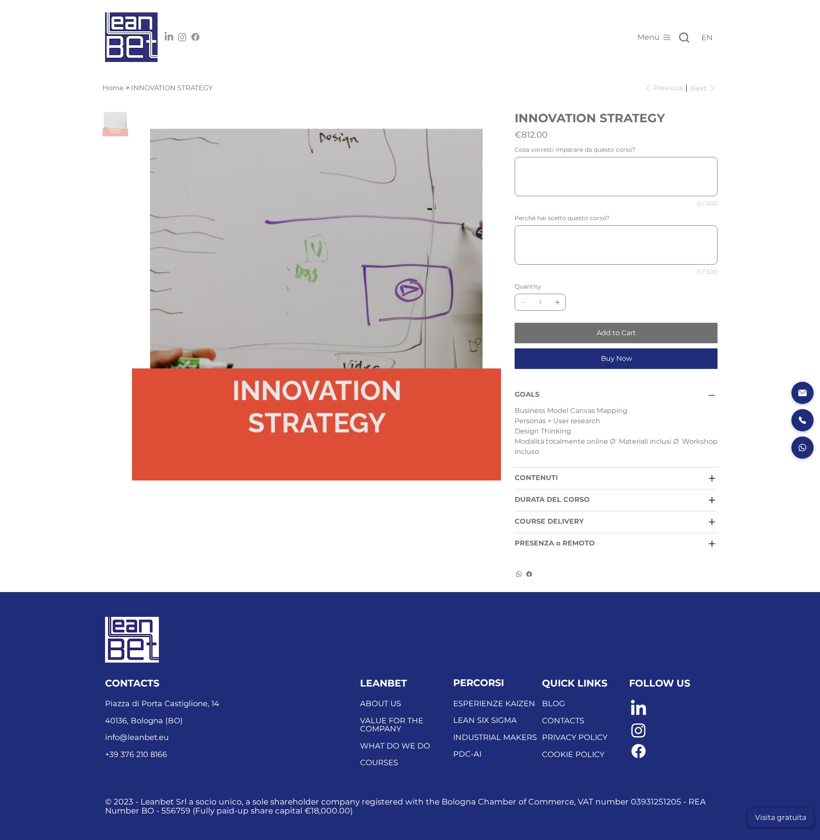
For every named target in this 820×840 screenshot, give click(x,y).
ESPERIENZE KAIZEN (494, 703)
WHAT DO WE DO (395, 746)
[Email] (802, 393)
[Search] (684, 37)
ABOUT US (380, 703)
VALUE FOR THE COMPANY (391, 725)
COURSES (379, 762)
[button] (781, 817)
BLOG (553, 703)
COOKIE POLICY (573, 754)
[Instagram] (182, 37)
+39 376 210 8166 (136, 754)
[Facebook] (195, 37)
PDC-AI (467, 754)
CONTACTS (563, 720)
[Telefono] (802, 420)
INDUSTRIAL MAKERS (495, 737)
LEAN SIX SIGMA (485, 720)
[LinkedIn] (169, 37)
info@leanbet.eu (137, 737)
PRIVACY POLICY (574, 737)
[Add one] (557, 302)
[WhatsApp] (519, 574)
